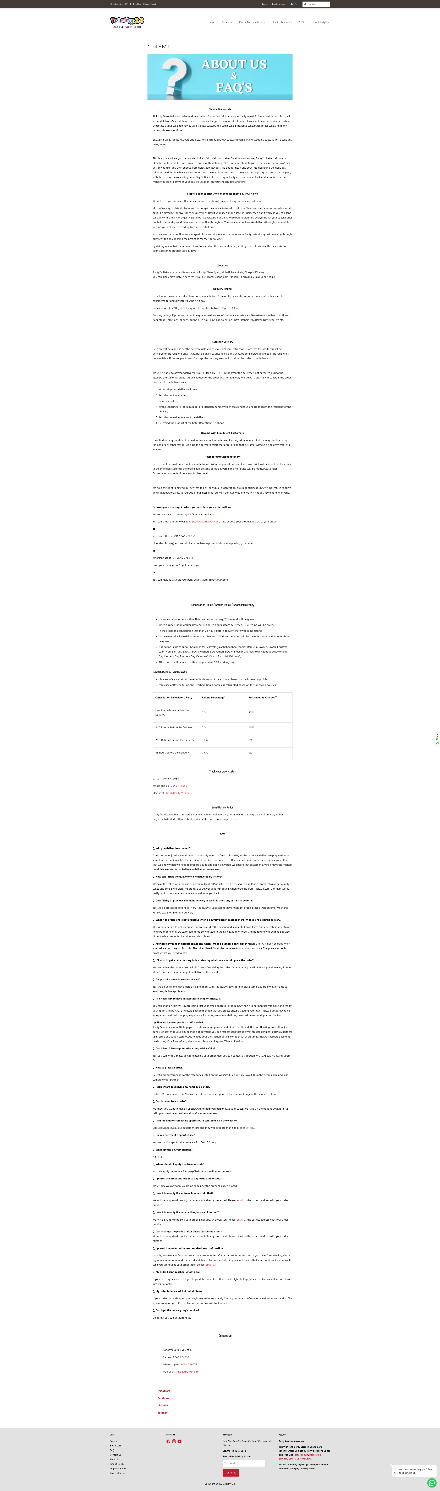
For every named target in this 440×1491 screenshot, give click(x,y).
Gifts (302, 22)
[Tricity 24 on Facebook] (168, 1442)
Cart (297, 4)
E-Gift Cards (116, 1445)
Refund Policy (117, 1463)
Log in (264, 4)
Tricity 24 (230, 1483)
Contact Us (115, 1454)
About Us (115, 1459)
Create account (279, 4)
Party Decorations (251, 22)
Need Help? (320, 22)
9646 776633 (179, 785)
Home (211, 22)
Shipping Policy (118, 1468)
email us (242, 1200)
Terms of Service (118, 1472)
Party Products (282, 22)
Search (113, 1441)
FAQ (112, 1450)
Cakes (226, 22)
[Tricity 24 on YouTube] (180, 1442)
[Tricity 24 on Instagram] (174, 1442)
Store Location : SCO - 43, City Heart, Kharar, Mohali (133, 4)
